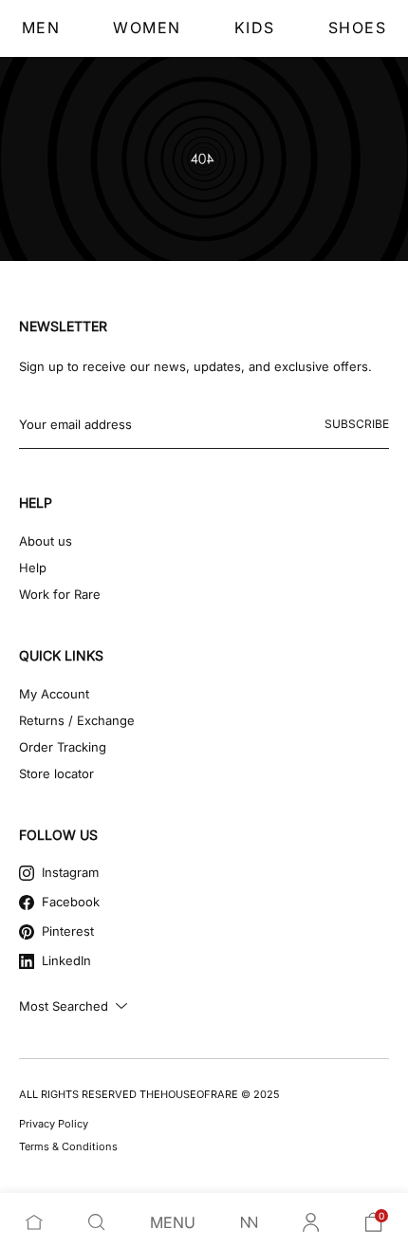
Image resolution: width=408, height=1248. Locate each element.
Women (147, 27)
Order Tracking (62, 746)
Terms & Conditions (68, 1146)
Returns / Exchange (77, 720)
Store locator (56, 773)
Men (41, 27)
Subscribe (357, 424)
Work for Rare (60, 594)
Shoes (357, 27)
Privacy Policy (53, 1123)
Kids (254, 27)
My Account (54, 693)
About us (45, 541)
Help (32, 567)
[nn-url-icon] (249, 1222)
